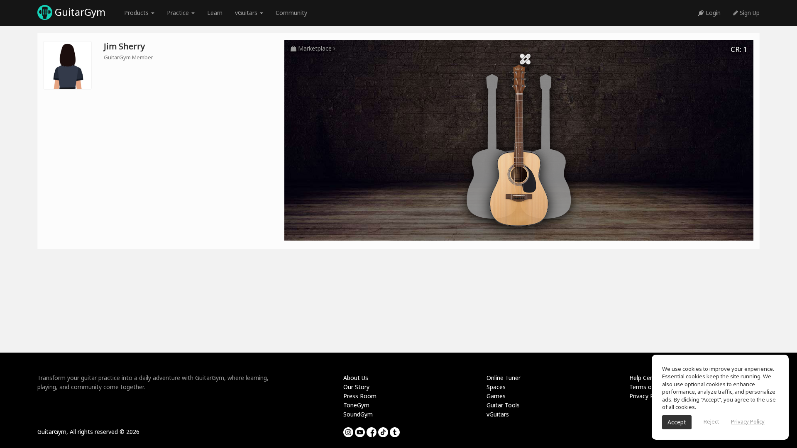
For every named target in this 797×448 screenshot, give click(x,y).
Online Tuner (504, 378)
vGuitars (498, 414)
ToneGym (356, 405)
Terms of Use (647, 387)
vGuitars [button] (247, 13)
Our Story (356, 387)
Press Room (359, 396)
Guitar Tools (503, 405)
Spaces (496, 387)
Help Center (645, 378)
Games (496, 396)
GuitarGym (78, 12)
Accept (676, 422)
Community (291, 13)
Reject (711, 421)
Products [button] (137, 13)
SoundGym (358, 414)
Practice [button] (179, 13)
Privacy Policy (647, 396)
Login (712, 13)
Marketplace (314, 48)
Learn (214, 13)
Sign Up (749, 13)
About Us (355, 378)
